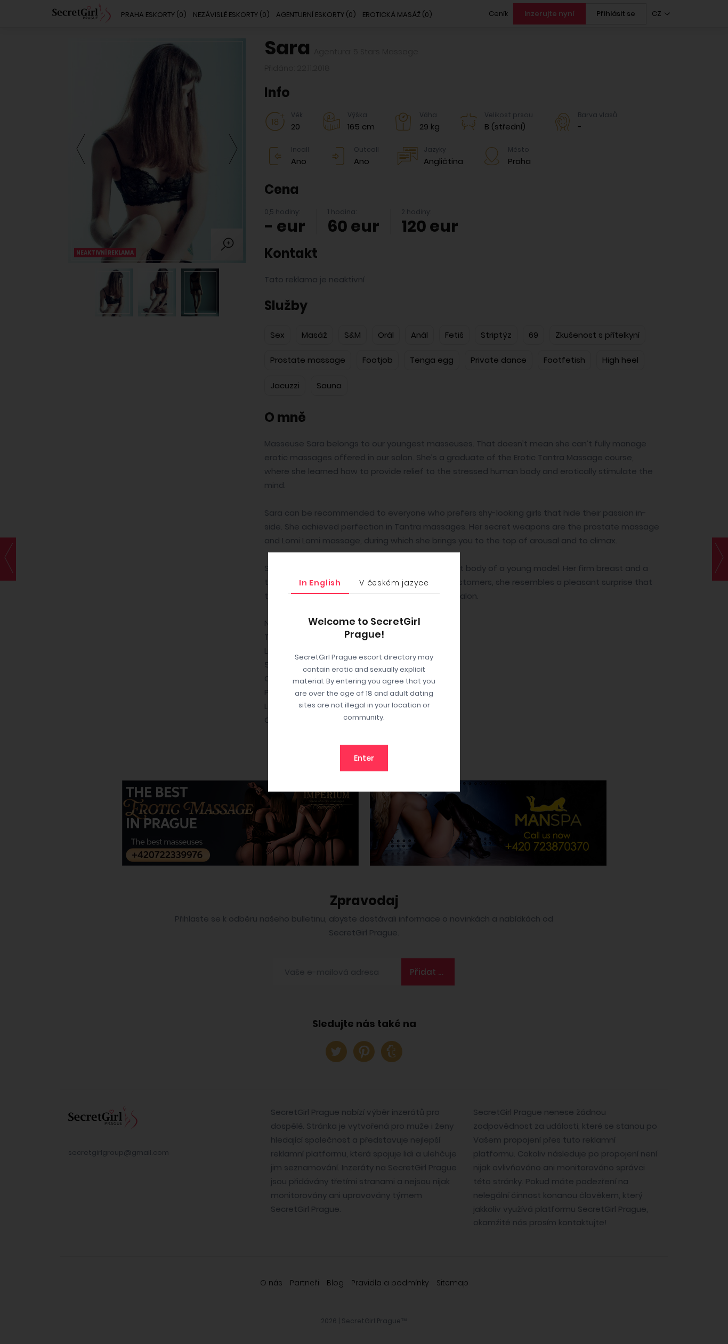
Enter (364, 758)
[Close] (449, 563)
